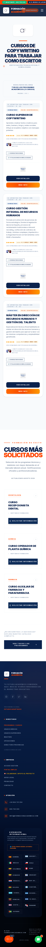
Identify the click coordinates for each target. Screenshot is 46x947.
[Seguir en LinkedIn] (25, 697)
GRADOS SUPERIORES (12, 733)
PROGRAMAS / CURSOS (13, 725)
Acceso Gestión (11, 765)
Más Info (23, 185)
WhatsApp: (15, 2)
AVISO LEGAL (9, 777)
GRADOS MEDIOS (10, 729)
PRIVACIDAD (9, 781)
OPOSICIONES (9, 741)
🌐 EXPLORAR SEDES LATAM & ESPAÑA (21, 847)
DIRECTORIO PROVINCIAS (14, 745)
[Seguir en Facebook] (12, 697)
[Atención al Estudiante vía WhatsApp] (38, 939)
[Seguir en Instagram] (6, 697)
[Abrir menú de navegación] (42, 10)
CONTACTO (8, 785)
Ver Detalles (23, 178)
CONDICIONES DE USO (12, 750)
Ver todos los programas (21, 644)
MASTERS (8, 737)
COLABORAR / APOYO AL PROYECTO (19, 773)
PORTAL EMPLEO (10, 769)
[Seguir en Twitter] (19, 697)
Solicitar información (24, 521)
